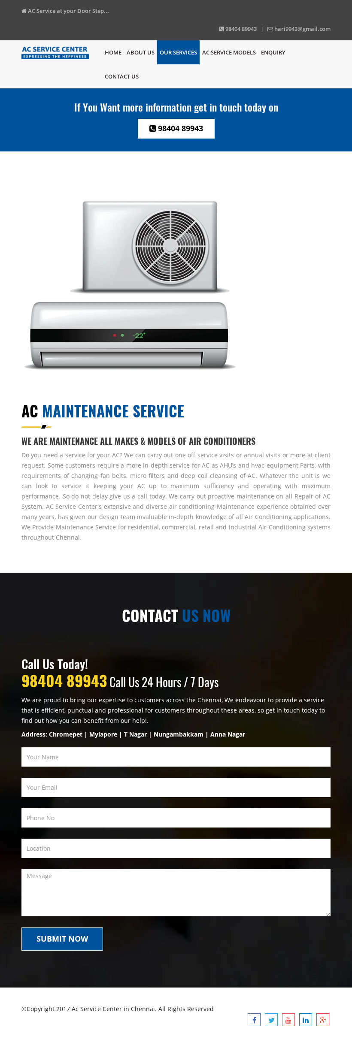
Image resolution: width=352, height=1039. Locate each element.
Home (113, 52)
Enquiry (273, 52)
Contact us (122, 76)
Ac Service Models (229, 52)
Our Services (178, 52)
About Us (141, 52)
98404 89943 (179, 128)
